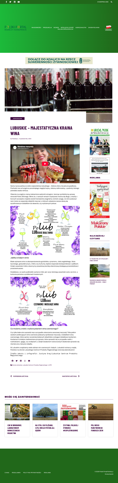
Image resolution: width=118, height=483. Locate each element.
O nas (7, 472)
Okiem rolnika (93, 27)
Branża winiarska (17, 365)
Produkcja (47, 27)
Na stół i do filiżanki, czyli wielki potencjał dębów (44, 428)
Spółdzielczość (67, 27)
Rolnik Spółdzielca (65, 29)
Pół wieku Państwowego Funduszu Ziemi (97, 428)
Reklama (47, 472)
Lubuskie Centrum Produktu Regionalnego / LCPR (37, 365)
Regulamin (16, 472)
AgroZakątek (81, 27)
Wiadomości (36, 27)
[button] (111, 2)
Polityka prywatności (32, 472)
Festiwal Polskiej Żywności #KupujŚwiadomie (70, 428)
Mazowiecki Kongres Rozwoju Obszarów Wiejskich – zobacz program (98, 282)
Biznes (56, 27)
